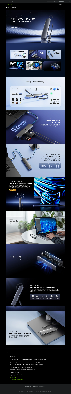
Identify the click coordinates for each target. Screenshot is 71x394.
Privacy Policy (26, 391)
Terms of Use (30, 391)
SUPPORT (39, 4)
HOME (17, 4)
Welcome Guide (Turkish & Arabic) (18, 379)
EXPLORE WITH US (47, 4)
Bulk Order (34, 391)
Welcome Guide (14, 377)
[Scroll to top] (67, 391)
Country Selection (21, 391)
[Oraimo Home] (10, 4)
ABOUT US (27, 4)
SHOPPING (33, 4)
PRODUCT (21, 4)
